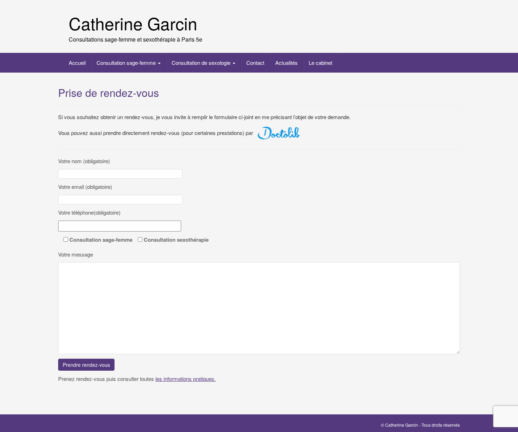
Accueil (77, 62)
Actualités (286, 62)
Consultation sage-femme (127, 62)
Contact (255, 62)
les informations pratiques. (185, 378)
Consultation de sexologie (202, 62)
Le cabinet (320, 62)
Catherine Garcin (133, 23)
